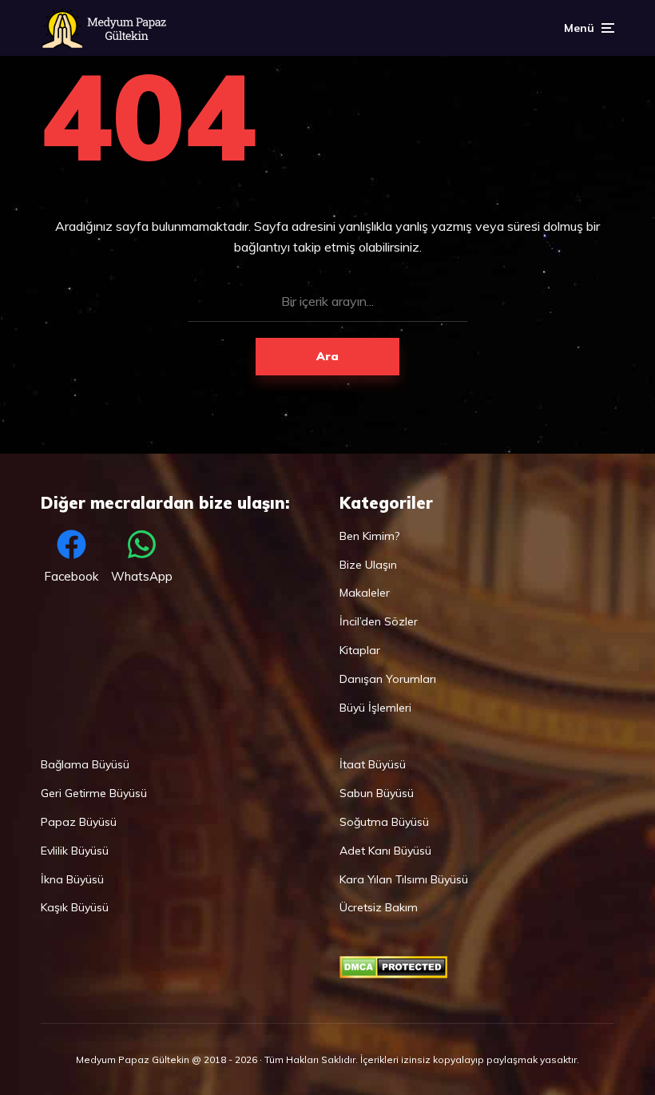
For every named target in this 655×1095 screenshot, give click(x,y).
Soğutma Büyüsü (384, 822)
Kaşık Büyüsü (75, 907)
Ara (327, 356)
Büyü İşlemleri (375, 707)
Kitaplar (359, 650)
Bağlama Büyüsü (85, 764)
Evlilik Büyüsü (75, 850)
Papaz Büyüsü (79, 822)
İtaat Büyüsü (372, 764)
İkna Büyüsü (72, 879)
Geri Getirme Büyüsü (94, 793)
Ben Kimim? (369, 536)
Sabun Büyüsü (376, 793)
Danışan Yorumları (387, 679)
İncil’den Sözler (378, 621)
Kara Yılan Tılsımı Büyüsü (403, 879)
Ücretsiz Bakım (378, 907)
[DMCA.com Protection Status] (393, 974)
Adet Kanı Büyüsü (385, 850)
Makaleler (364, 592)
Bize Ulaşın (368, 564)
